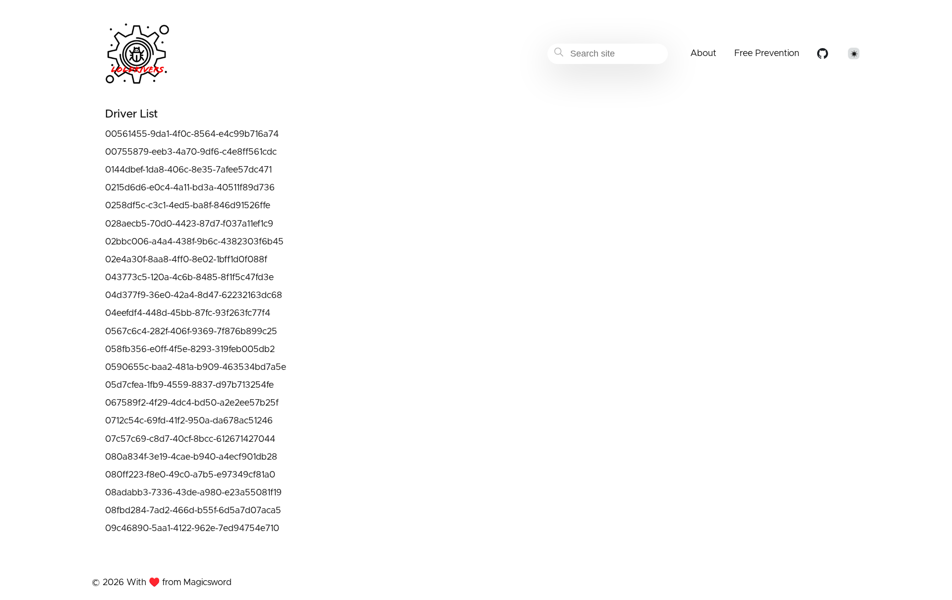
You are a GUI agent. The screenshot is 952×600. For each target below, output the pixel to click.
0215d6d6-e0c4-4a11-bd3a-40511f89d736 (190, 187)
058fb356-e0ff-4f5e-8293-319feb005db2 (190, 349)
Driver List (131, 114)
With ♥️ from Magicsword (179, 582)
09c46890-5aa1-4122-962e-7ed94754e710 (192, 528)
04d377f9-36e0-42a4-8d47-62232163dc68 (193, 295)
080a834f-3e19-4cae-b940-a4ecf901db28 (191, 457)
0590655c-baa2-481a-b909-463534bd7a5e (195, 367)
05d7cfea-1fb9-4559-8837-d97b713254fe (189, 385)
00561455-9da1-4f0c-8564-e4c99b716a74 (192, 134)
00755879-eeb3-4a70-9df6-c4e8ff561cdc (191, 152)
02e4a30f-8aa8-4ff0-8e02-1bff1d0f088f (186, 259)
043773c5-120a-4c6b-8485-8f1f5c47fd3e (189, 277)
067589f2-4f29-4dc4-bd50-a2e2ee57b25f (192, 403)
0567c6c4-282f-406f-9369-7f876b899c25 (191, 331)
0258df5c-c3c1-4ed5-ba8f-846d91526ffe (187, 205)
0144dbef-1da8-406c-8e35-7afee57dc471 (188, 170)
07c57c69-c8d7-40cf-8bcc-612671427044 (190, 439)
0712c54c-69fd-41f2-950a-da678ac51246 (189, 421)
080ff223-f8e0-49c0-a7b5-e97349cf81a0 (190, 475)
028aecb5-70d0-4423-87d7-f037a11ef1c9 (189, 224)
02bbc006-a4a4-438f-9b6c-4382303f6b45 (194, 242)
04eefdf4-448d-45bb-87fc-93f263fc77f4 (187, 313)
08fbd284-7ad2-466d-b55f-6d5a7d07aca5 (193, 510)
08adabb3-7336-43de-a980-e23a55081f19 (193, 492)
